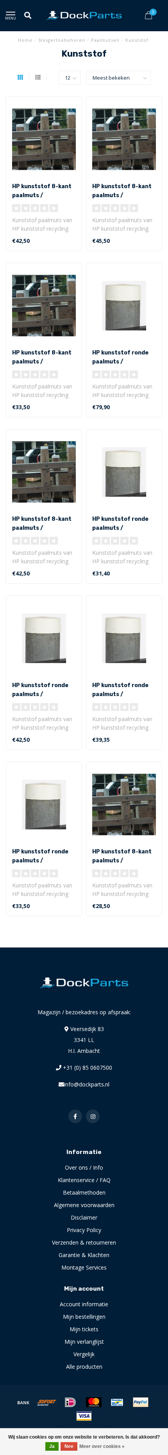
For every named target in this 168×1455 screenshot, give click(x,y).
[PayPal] (140, 1402)
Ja (52, 1446)
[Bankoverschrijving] (23, 1402)
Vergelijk (84, 1354)
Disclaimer (84, 1217)
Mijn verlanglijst (84, 1341)
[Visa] (84, 1416)
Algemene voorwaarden (84, 1205)
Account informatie (84, 1304)
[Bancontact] (117, 1402)
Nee (68, 1446)
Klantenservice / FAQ (84, 1180)
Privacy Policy (84, 1230)
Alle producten (84, 1366)
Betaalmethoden (84, 1192)
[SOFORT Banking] (47, 1402)
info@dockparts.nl (86, 1084)
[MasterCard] (94, 1402)
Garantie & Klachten (84, 1255)
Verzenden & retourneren (84, 1242)
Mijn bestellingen (84, 1316)
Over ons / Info (84, 1167)
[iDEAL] (70, 1402)
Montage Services (84, 1267)
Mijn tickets (84, 1329)
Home (25, 40)
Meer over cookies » (102, 1446)
